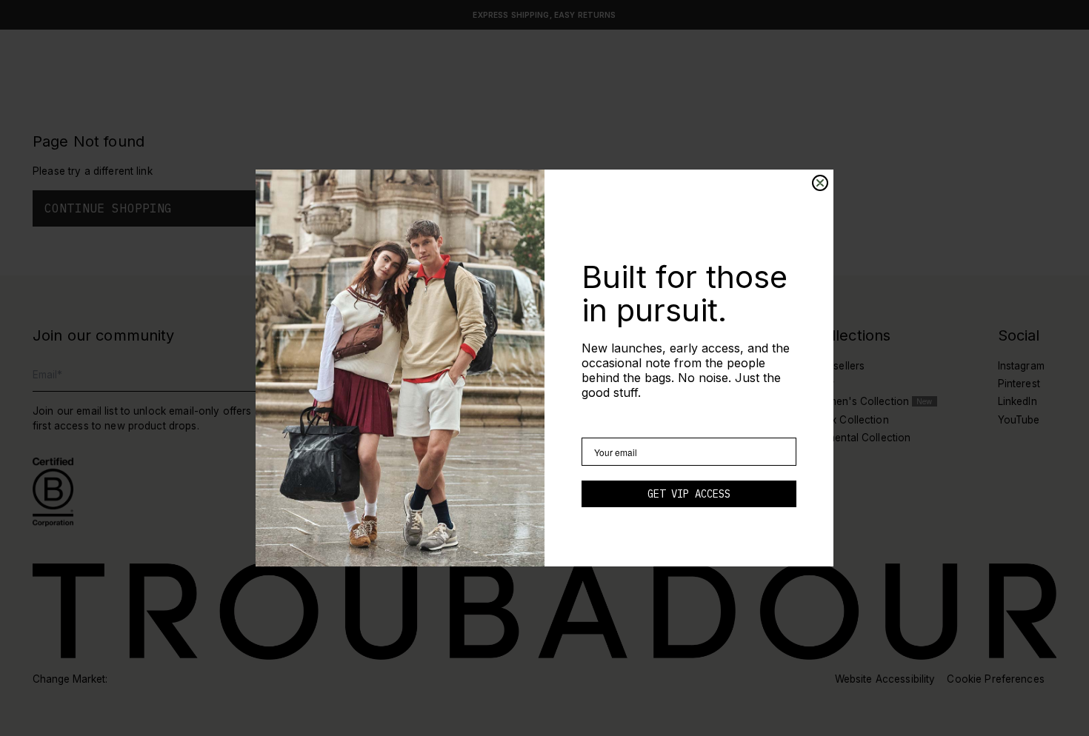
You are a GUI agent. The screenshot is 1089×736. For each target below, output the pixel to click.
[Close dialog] (820, 182)
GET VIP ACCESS (688, 494)
